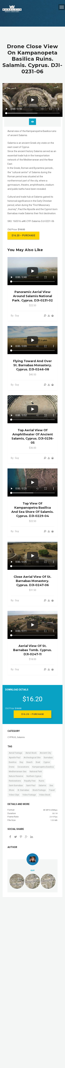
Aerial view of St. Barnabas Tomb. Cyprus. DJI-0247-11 (32, 650)
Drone (11, 767)
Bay (21, 762)
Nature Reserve (16, 776)
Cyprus (47, 762)
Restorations (15, 781)
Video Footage (29, 795)
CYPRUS (12, 737)
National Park (36, 771)
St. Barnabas (23, 790)
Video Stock (44, 795)
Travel (52, 790)
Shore (11, 790)
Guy (32, 870)
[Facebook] (10, 837)
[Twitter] (15, 837)
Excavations (23, 767)
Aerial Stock (31, 753)
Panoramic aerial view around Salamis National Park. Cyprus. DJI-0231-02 (32, 296)
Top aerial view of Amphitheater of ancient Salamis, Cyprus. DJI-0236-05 (33, 436)
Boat (38, 762)
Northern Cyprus (33, 776)
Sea (51, 785)
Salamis (21, 737)
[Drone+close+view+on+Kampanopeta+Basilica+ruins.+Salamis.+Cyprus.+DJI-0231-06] (26, 837)
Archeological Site (32, 757)
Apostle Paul (14, 757)
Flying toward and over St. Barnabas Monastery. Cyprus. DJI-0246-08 (32, 365)
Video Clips (14, 795)
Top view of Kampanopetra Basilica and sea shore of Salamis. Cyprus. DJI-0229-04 (32, 510)
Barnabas (48, 757)
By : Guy (15, 315)
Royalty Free (30, 781)
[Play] (32, 100)
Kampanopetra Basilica (43, 767)
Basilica (12, 762)
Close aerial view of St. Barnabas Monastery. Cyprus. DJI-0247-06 (32, 581)
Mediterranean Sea (17, 771)
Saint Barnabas (16, 785)
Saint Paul (30, 785)
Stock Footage (39, 790)
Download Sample (32, 121)
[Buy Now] (48, 316)
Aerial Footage (15, 753)
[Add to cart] (52, 316)
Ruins (41, 781)
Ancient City (45, 753)
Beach (29, 762)
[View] (45, 316)
